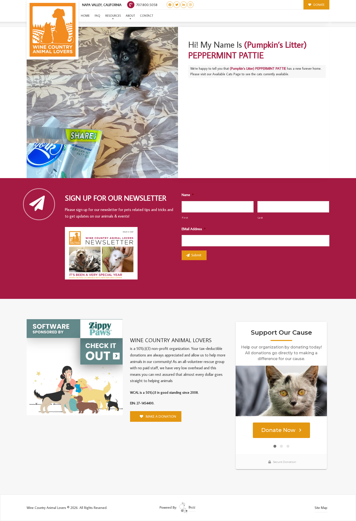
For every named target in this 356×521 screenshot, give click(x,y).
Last (260, 217)
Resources (113, 15)
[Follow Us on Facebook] (170, 4)
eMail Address (193, 229)
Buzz (191, 507)
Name (187, 195)
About (130, 15)
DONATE (319, 5)
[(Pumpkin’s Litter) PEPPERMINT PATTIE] (102, 102)
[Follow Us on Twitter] (176, 4)
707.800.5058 (146, 4)
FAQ (97, 15)
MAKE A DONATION (160, 416)
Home (85, 15)
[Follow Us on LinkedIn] (183, 4)
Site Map (321, 508)
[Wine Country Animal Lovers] (53, 30)
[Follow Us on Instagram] (190, 4)
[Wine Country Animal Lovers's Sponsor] (75, 367)
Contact (146, 15)
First (185, 217)
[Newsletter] (103, 254)
